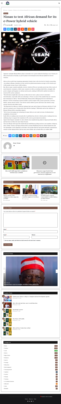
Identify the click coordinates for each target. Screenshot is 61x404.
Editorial (6, 383)
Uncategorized (8, 369)
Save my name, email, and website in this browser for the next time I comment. (23, 240)
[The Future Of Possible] (7, 322)
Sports (6, 360)
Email (5, 234)
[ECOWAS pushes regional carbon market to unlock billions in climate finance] (49, 189)
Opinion (6, 372)
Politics (6, 348)
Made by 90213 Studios (47, 396)
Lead (5, 350)
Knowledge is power (18, 309)
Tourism (6, 379)
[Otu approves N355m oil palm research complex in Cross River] (30, 189)
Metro (5, 353)
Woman (6, 376)
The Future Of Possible (18, 318)
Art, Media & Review (9, 381)
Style (5, 386)
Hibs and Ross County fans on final (21, 328)
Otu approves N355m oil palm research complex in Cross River (30, 196)
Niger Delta (7, 355)
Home (5, 10)
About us (31, 399)
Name (5, 229)
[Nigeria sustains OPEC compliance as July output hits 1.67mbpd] (11, 189)
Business (10, 10)
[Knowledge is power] (7, 313)
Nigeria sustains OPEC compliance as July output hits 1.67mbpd (11, 197)
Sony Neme (8, 25)
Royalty (6, 388)
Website (33, 234)
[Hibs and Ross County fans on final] (7, 331)
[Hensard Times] (7, 3)
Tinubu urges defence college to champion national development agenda (31, 296)
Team (35, 399)
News (5, 345)
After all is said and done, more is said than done (25, 303)
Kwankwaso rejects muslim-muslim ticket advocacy (21, 284)
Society (6, 374)
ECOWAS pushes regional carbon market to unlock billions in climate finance (49, 197)
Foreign (6, 362)
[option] (30, 271)
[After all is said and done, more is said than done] (7, 305)
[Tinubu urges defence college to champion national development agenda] (7, 298)
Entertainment (7, 367)
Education (6, 364)
